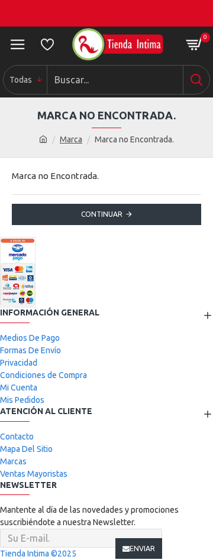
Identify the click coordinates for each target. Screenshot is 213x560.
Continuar (101, 214)
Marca (71, 139)
